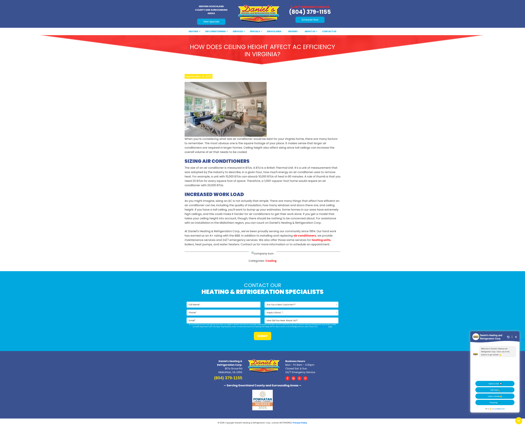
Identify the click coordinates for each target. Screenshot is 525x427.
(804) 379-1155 (310, 12)
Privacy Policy (323, 327)
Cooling (270, 261)
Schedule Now (310, 19)
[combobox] (301, 305)
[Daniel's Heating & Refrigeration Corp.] (258, 14)
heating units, (321, 240)
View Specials (211, 21)
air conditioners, (305, 236)
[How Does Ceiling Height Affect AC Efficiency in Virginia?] (226, 109)
